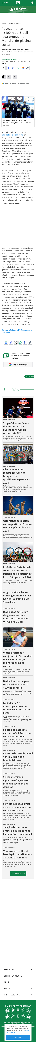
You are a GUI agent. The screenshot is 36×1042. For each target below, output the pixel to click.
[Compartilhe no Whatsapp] (18, 68)
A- (15, 76)
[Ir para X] (18, 1016)
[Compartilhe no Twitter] (3, 68)
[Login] (32, 2)
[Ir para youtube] (28, 1016)
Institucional (12, 994)
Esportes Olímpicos (16, 23)
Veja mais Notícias (18, 874)
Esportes (9, 969)
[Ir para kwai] (23, 1010)
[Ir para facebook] (13, 1010)
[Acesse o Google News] (23, 68)
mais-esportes (29, 376)
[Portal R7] (18, 3)
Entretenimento (13, 975)
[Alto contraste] (4, 77)
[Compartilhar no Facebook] (8, 68)
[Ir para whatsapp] (23, 1016)
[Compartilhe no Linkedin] (13, 68)
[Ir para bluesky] (7, 1010)
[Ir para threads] (28, 1010)
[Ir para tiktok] (13, 1016)
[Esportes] (18, 9)
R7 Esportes (5, 23)
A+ (9, 76)
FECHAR (18, 1037)
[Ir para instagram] (18, 1010)
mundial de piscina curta (13, 135)
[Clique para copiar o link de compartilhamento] (27, 68)
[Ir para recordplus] (7, 1016)
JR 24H (7, 982)
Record (8, 988)
